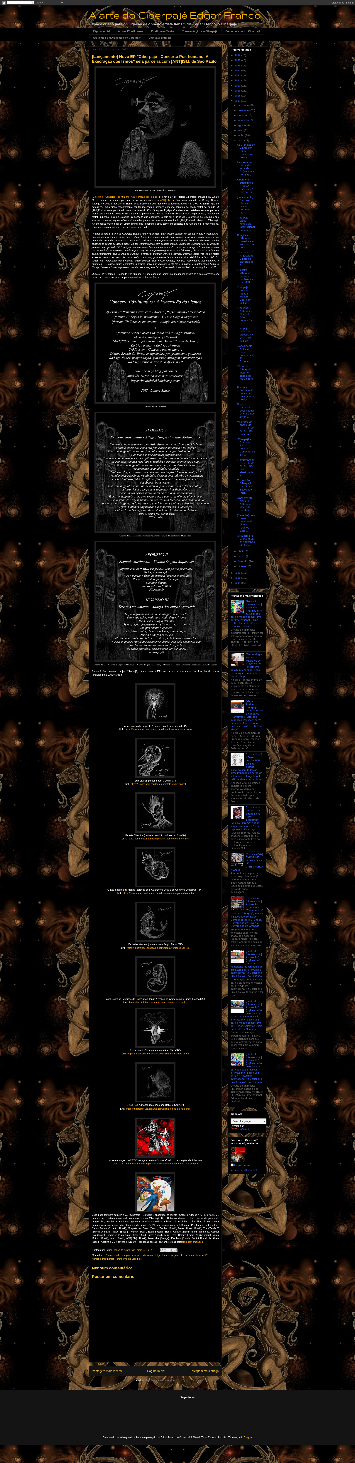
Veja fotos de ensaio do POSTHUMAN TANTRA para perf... (245, 428)
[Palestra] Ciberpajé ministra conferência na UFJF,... (245, 276)
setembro (244, 120)
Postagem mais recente (107, 1371)
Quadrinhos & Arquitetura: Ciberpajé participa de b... (245, 258)
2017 (238, 100)
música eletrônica (194, 1255)
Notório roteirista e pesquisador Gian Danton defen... (246, 410)
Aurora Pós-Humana (130, 31)
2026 (238, 55)
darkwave (148, 1255)
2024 (238, 65)
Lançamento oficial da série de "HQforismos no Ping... (246, 168)
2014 (238, 582)
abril (241, 551)
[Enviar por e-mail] (161, 1250)
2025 (238, 60)
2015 (238, 577)
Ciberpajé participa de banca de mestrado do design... (246, 393)
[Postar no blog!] (165, 1250)
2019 (238, 90)
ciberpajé (137, 1255)
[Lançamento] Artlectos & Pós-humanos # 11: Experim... (245, 353)
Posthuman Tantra (162, 31)
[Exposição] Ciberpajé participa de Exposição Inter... (245, 486)
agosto (242, 125)
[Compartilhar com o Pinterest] (176, 1250)
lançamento (177, 1255)
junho (241, 135)
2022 (238, 75)
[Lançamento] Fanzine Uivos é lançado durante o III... (245, 205)
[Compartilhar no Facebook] (172, 1250)
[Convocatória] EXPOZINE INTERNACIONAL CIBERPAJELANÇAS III (247, 862)
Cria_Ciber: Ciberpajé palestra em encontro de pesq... (245, 241)
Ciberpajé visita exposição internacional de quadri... (246, 223)
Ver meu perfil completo (244, 1169)
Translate (243, 1128)
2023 (238, 70)
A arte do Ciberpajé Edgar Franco (175, 15)
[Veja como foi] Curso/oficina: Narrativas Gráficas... (246, 540)
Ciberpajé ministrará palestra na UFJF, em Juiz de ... (245, 334)
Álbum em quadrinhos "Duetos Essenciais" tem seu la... (245, 185)
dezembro (244, 105)
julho (241, 130)
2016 (238, 572)
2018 (238, 95)
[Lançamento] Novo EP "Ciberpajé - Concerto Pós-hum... (245, 504)
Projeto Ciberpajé (132, 1258)
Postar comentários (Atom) (160, 1380)
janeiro (242, 566)
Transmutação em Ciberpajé (199, 31)
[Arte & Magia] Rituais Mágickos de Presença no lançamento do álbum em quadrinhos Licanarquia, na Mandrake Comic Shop (247, 665)
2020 (238, 85)
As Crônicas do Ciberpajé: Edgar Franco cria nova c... (246, 151)
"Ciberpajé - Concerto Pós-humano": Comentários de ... (246, 447)
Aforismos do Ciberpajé (118, 1255)
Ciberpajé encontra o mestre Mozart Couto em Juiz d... (244, 295)
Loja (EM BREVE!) (160, 37)
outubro (243, 115)
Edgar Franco (162, 1255)
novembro (244, 110)
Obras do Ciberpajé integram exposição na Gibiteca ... (245, 374)
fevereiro (243, 561)
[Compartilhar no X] (168, 1250)
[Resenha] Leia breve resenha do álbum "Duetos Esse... (246, 523)
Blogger (248, 1437)
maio (241, 140)
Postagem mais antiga (204, 1371)
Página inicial (101, 31)
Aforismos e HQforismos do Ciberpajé (117, 37)
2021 (238, 80)
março (242, 556)
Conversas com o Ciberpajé (242, 31)
